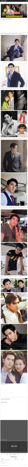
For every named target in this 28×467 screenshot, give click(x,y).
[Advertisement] (14, 27)
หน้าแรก (2, 2)
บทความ (7, 454)
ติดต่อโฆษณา (22, 459)
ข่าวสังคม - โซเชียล (7, 2)
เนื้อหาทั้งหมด (14, 454)
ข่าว (3, 2)
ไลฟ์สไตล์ (10, 454)
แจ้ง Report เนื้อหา (17, 459)
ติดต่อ (18, 454)
